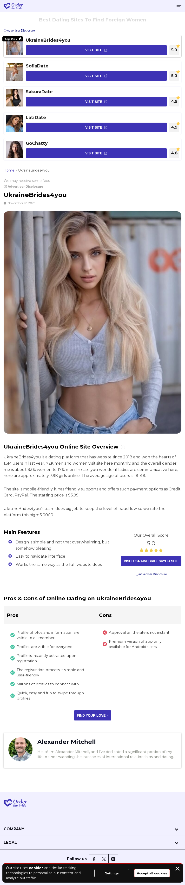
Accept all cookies (152, 873)
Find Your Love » (92, 715)
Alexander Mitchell (66, 741)
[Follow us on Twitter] (103, 859)
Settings (112, 873)
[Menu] (179, 6)
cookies (36, 868)
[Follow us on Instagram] (113, 859)
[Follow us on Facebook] (94, 859)
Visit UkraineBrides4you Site (151, 561)
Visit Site (93, 50)
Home (9, 170)
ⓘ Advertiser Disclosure (23, 186)
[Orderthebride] (13, 6)
